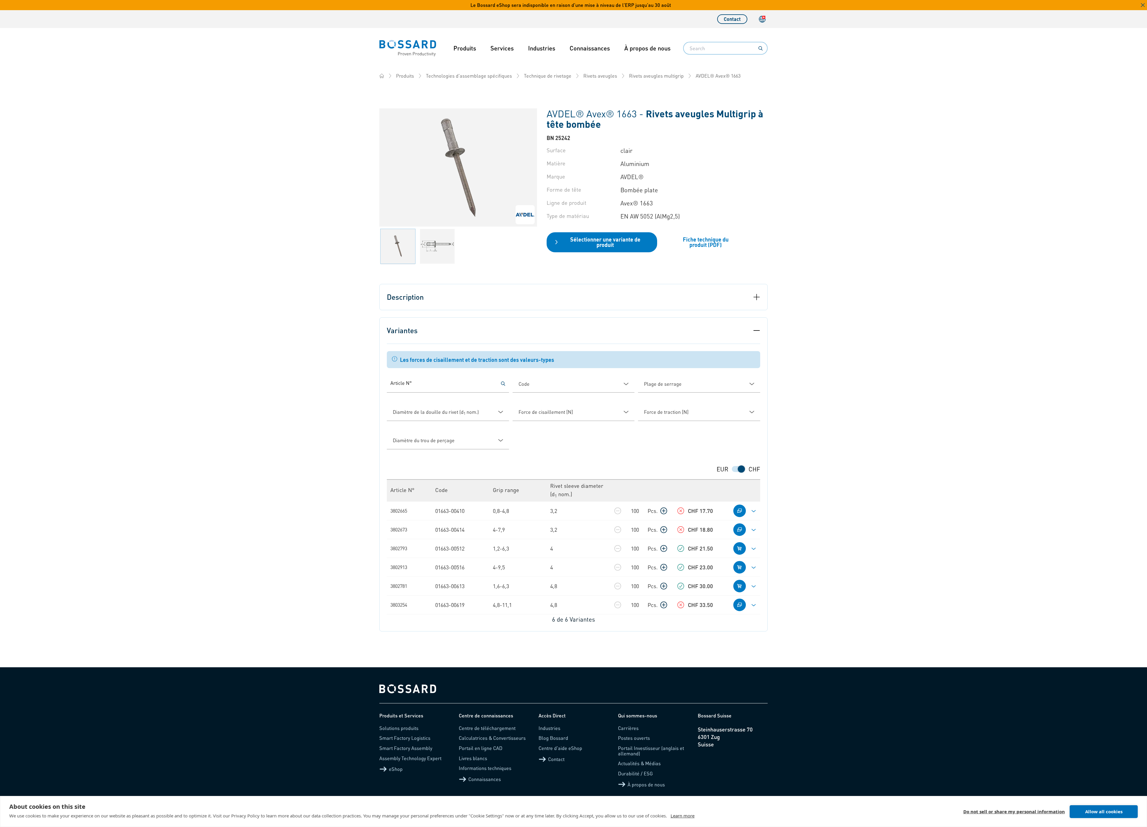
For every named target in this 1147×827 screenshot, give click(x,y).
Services (502, 48)
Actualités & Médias (639, 763)
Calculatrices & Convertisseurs (492, 738)
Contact (732, 19)
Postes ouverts (634, 738)
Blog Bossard (553, 738)
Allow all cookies (1104, 811)
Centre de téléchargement (487, 728)
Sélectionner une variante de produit (605, 242)
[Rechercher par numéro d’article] (503, 383)
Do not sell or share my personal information (1014, 811)
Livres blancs (473, 758)
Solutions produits (398, 728)
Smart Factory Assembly (405, 748)
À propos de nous (647, 48)
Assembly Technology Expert (410, 758)
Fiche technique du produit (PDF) (706, 242)
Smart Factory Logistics (404, 738)
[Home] (381, 75)
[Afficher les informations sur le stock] (680, 510)
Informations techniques (485, 768)
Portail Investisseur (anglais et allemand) (651, 751)
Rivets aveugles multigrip (656, 76)
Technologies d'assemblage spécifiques (469, 76)
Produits (464, 48)
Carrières (628, 728)
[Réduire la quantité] (617, 510)
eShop (396, 769)
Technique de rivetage (547, 76)
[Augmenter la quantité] (663, 510)
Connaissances (590, 48)
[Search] (760, 48)
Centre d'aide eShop (560, 748)
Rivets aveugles (600, 76)
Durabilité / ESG (635, 773)
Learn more (682, 816)
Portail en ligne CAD (480, 748)
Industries (541, 48)
